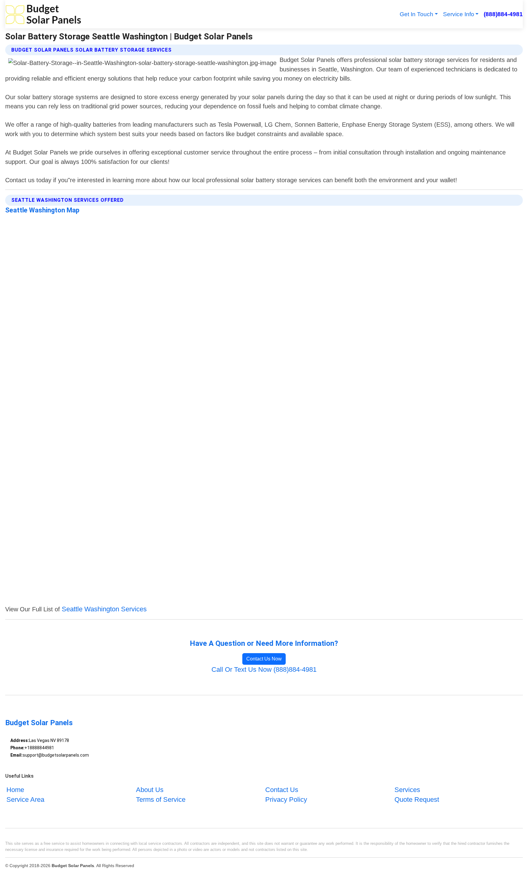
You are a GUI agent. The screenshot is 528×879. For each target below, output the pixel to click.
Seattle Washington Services (104, 609)
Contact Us (281, 790)
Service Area (25, 799)
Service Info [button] (458, 14)
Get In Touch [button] (416, 14)
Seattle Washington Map (42, 210)
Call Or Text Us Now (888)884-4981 (264, 669)
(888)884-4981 (503, 14)
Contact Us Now (264, 658)
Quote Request (416, 799)
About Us (149, 790)
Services (407, 790)
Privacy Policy (286, 799)
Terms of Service (160, 799)
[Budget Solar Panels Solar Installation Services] (43, 14)
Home (15, 790)
